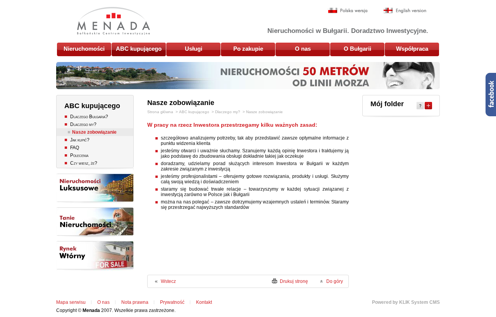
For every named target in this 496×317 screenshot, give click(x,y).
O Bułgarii (357, 48)
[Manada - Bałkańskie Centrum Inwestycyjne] (113, 21)
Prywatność (172, 302)
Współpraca (412, 48)
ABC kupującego (139, 48)
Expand (428, 105)
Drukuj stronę (294, 281)
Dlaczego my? (83, 124)
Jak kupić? (80, 140)
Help (420, 105)
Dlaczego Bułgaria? (89, 116)
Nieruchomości (84, 48)
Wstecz (168, 281)
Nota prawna (134, 302)
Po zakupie (248, 48)
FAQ (74, 147)
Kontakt (204, 302)
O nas (303, 48)
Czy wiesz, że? (83, 163)
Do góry (334, 281)
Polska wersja (348, 11)
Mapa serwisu (71, 302)
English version (404, 11)
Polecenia (79, 155)
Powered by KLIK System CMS (406, 302)
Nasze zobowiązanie (94, 132)
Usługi (193, 48)
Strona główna (160, 112)
